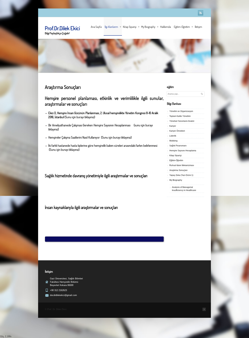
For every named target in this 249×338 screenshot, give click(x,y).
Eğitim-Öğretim (182, 26)
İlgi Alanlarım (111, 26)
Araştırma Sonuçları (178, 170)
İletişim (198, 26)
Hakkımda (165, 26)
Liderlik (172, 136)
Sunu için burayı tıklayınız (79, 117)
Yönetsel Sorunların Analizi (181, 121)
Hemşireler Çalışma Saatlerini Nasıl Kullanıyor (74, 137)
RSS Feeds (200, 13)
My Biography (148, 26)
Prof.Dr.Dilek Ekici (62, 28)
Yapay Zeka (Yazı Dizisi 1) (181, 175)
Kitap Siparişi (129, 26)
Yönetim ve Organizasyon (181, 111)
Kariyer (172, 126)
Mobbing (173, 141)
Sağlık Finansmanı (177, 145)
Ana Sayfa (96, 26)
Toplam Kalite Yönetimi (180, 116)
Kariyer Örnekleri (177, 131)
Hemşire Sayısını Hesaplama (182, 150)
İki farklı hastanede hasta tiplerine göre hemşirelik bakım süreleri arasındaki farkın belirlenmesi (102, 145)
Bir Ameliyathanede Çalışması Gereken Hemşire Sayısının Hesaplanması (89, 125)
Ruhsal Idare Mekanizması (181, 165)
